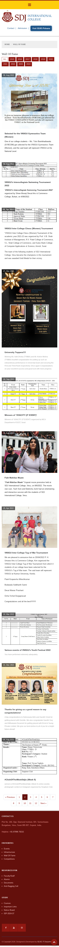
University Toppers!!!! (15, 352)
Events (7, 849)
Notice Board (9, 910)
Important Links (10, 907)
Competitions (9, 859)
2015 (12, 59)
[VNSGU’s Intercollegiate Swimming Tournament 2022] (29, 170)
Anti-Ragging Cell (11, 886)
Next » (43, 803)
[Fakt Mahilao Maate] (29, 452)
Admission (22, 28)
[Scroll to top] (54, 942)
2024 (28, 64)
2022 (13, 64)
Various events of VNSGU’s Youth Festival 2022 (28, 650)
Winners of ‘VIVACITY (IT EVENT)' (21, 415)
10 (25, 803)
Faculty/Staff (9, 876)
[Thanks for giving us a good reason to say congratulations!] (29, 684)
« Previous (10, 797)
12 (36, 803)
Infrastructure (9, 852)
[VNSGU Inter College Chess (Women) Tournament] (29, 216)
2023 (21, 64)
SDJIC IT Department (45, 942)
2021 (5, 64)
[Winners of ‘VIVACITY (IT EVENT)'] (29, 394)
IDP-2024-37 (9, 913)
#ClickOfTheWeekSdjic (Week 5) (20, 779)
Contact (10, 28)
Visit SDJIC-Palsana (41, 28)
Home (7, 44)
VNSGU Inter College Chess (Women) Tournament (29, 228)
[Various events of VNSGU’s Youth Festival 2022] (29, 629)
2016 (20, 59)
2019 (43, 59)
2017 (28, 59)
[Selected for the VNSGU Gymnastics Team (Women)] (29, 101)
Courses (7, 903)
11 (30, 803)
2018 (35, 59)
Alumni (7, 879)
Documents (8, 883)
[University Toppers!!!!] (29, 308)
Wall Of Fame (9, 855)
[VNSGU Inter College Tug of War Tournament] (29, 527)
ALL (4, 59)
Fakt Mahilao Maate (14, 478)
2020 (51, 59)
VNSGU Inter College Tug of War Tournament (26, 553)
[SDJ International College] (27, 16)
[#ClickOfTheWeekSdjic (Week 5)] (29, 756)
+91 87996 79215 (16, 832)
